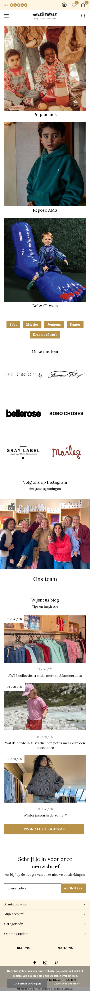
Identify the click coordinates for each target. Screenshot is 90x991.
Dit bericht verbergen (27, 983)
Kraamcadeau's (45, 335)
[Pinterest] (56, 962)
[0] (83, 5)
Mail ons (65, 948)
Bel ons (23, 948)
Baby (13, 324)
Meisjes (32, 324)
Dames (75, 324)
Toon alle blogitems (44, 829)
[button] (6, 16)
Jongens (54, 324)
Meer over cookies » (67, 983)
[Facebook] (34, 962)
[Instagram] (45, 962)
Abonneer (73, 888)
